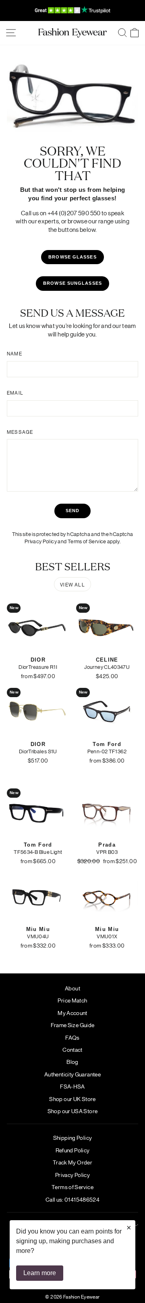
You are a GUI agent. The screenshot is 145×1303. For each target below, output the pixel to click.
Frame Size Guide (73, 1024)
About (72, 988)
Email (15, 392)
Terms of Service (87, 541)
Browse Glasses (72, 256)
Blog (72, 1061)
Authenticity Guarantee (72, 1074)
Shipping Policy (72, 1137)
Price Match (72, 1000)
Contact (72, 1049)
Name (14, 353)
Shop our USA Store (73, 1110)
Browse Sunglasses (72, 283)
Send (72, 510)
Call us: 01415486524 (72, 1199)
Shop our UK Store (72, 1098)
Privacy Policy (41, 541)
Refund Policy (73, 1150)
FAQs (72, 1037)
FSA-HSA (72, 1086)
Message (20, 432)
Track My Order (72, 1162)
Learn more (39, 1272)
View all (72, 584)
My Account (72, 1012)
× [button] (128, 1227)
